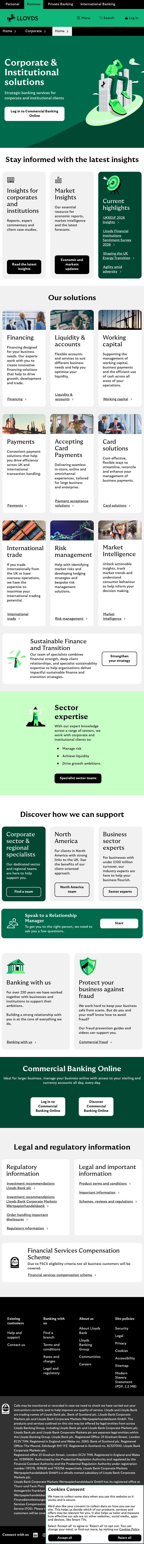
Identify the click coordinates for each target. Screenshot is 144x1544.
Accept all (65, 1537)
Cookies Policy (129, 1529)
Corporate (33, 31)
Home (7, 31)
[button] (131, 18)
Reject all (124, 1537)
